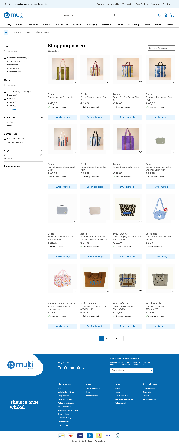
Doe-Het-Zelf (61, 24)
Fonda (51, 94)
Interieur (106, 24)
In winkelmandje (62, 117)
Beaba (149, 164)
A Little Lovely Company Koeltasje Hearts (59, 307)
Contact (100, 4)
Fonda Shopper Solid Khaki (60, 97)
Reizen (169, 24)
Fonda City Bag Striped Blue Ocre (126, 98)
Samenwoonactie (93, 388)
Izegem (118, 392)
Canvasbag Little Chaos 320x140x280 (124, 307)
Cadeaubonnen (149, 388)
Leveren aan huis (65, 399)
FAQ (59, 388)
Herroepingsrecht (65, 425)
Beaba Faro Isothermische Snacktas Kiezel (60, 238)
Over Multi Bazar (121, 396)
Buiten (46, 24)
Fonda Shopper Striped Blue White (93, 168)
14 (116, 338)
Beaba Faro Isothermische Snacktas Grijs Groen (158, 168)
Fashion (77, 24)
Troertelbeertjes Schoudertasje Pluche (160, 238)
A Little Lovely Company (61, 303)
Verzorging (91, 24)
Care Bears (151, 233)
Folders (146, 396)
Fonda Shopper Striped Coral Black (61, 168)
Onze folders (142, 4)
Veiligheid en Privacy (66, 392)
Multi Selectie (121, 233)
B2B (88, 392)
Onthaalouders (92, 396)
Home (13, 32)
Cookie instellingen (65, 418)
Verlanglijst (127, 4)
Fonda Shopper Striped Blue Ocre (93, 98)
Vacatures (155, 4)
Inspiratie (167, 4)
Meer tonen (11, 109)
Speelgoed (33, 24)
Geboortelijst (113, 4)
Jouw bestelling (64, 407)
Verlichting (133, 24)
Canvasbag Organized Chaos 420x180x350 (94, 307)
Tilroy (105, 441)
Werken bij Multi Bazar (124, 399)
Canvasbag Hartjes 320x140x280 (155, 307)
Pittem (117, 388)
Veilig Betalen (63, 396)
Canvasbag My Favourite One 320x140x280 (127, 238)
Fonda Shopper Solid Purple (126, 167)
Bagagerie (29, 32)
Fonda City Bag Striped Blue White (159, 98)
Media (158, 24)
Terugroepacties (149, 399)
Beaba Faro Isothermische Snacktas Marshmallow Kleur (93, 238)
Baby (8, 24)
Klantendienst (63, 421)
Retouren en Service (66, 403)
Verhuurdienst (120, 403)
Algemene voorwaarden (68, 410)
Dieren (147, 24)
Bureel (19, 24)
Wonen (119, 24)
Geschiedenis (63, 414)
